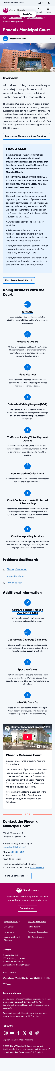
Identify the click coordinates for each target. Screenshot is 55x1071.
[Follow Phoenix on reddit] (37, 1033)
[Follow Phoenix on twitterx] (25, 1033)
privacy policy (28, 1049)
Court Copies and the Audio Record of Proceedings (27, 502)
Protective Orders (27, 342)
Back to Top (27, 14)
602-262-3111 (14, 972)
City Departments (36, 937)
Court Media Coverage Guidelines (27, 640)
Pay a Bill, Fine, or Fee (37, 921)
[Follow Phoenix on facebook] (18, 1033)
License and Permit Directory (12, 939)
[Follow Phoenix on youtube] (12, 1033)
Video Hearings (27, 375)
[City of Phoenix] (14, 10)
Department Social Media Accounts (18, 1040)
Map (22, 961)
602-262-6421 (17, 852)
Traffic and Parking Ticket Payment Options (27, 439)
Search (39, 12)
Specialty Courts (27, 670)
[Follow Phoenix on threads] (31, 1033)
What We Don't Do (27, 703)
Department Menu (18, 38)
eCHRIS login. (35, 1052)
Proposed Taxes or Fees (38, 932)
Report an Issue (11, 921)
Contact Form (9, 965)
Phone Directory (23, 965)
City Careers (9, 927)
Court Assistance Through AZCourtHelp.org (27, 611)
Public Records (34, 927)
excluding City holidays (14, 847)
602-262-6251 (43, 978)
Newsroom (9, 932)
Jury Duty (27, 312)
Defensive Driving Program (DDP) (27, 404)
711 (9, 983)
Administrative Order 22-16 (27, 474)
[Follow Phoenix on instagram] (6, 1033)
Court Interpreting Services (27, 536)
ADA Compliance (33, 1016)
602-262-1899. (37, 867)
